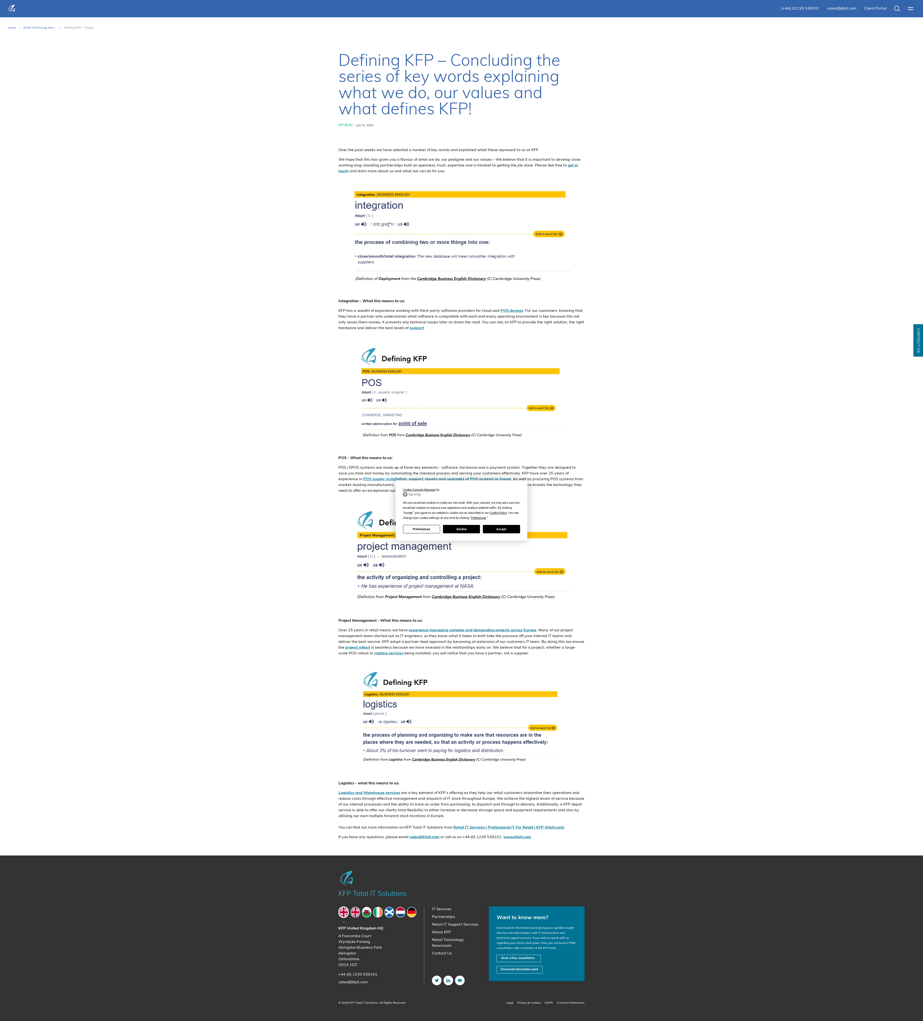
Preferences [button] (478, 518)
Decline (461, 529)
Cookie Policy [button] (498, 513)
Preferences (421, 529)
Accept (501, 529)
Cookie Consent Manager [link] (419, 490)
